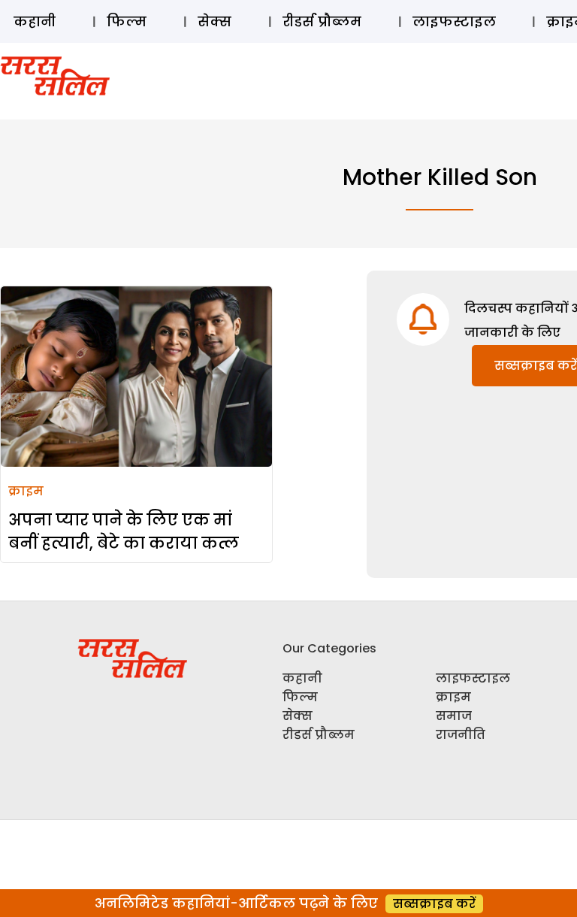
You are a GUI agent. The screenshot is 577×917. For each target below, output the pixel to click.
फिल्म (127, 21)
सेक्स (214, 21)
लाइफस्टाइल (454, 21)
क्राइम (26, 491)
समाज (454, 716)
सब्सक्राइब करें (434, 903)
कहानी (35, 21)
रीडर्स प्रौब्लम (321, 21)
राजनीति (460, 734)
